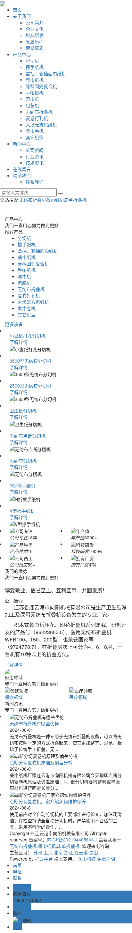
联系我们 (22, 175)
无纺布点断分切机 (27, 436)
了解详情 (19, 342)
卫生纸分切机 (23, 410)
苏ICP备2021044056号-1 (72, 839)
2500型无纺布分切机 (30, 385)
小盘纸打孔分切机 (27, 335)
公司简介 (35, 22)
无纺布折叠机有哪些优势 (34, 723)
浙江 (68, 852)
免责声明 (106, 858)
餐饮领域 (14, 697)
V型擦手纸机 (22, 510)
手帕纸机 (35, 92)
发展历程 (35, 41)
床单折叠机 (75, 199)
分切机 (32, 60)
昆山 (93, 852)
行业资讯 (35, 156)
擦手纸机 (35, 67)
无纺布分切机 (23, 460)
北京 (58, 852)
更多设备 (14, 324)
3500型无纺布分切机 (30, 361)
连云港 (81, 852)
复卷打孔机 (37, 118)
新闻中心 (22, 143)
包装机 (32, 105)
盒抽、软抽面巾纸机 (46, 73)
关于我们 (22, 16)
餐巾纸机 (35, 80)
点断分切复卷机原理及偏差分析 (41, 762)
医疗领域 (78, 697)
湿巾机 (32, 99)
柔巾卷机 (35, 131)
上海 (48, 852)
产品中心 (22, 54)
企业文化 (35, 29)
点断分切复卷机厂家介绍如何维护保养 (48, 801)
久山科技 (87, 858)
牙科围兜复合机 (41, 86)
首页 (17, 9)
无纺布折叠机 (39, 111)
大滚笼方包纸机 (41, 124)
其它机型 (35, 137)
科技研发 (35, 35)
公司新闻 (35, 150)
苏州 (37, 852)
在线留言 (22, 169)
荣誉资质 (35, 48)
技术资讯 (35, 162)
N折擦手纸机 (22, 485)
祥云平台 (44, 858)
